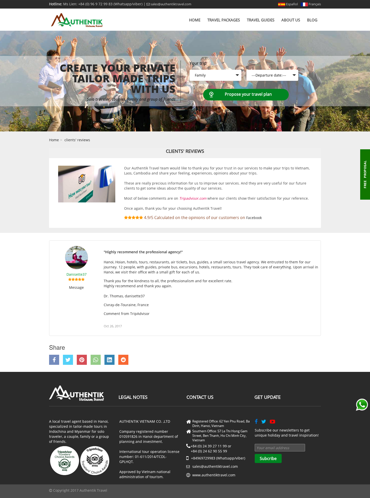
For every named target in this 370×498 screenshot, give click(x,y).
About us (290, 19)
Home (194, 19)
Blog (312, 19)
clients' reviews (77, 139)
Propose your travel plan (248, 94)
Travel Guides (260, 19)
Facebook (254, 217)
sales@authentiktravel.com (170, 4)
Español (291, 4)
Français (314, 4)
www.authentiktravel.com (213, 475)
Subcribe (268, 458)
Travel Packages (223, 19)
